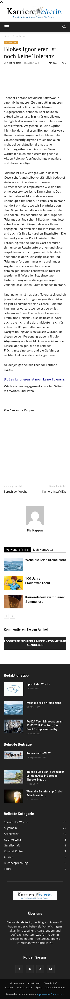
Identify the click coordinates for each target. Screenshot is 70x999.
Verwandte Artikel (17, 549)
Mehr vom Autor (43, 549)
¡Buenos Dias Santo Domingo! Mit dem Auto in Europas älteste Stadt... (45, 775)
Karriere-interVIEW (54, 491)
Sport (39, 987)
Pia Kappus (15, 62)
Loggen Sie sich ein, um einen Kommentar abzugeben (35, 643)
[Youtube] (51, 969)
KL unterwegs (17, 983)
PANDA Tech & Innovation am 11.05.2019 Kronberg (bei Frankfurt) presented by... (44, 725)
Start (6, 36)
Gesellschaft (19, 36)
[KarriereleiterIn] (35, 13)
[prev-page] (6, 616)
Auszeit (9, 987)
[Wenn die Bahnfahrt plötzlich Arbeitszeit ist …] (13, 796)
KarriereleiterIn (21, 922)
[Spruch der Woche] (13, 689)
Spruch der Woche (15, 491)
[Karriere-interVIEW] (13, 755)
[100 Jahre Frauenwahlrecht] (13, 583)
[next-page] (12, 616)
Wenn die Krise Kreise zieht (45, 560)
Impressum (43, 994)
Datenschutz (57, 994)
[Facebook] (19, 969)
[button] (6, 27)
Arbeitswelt (34, 983)
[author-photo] (35, 525)
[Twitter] (40, 969)
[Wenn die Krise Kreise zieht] (13, 564)
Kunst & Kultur (24, 987)
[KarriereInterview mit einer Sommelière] (13, 601)
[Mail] (30, 969)
